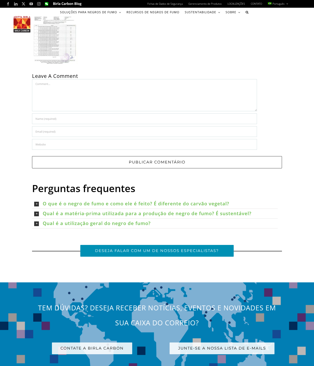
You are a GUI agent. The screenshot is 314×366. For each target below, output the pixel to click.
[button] (247, 12)
